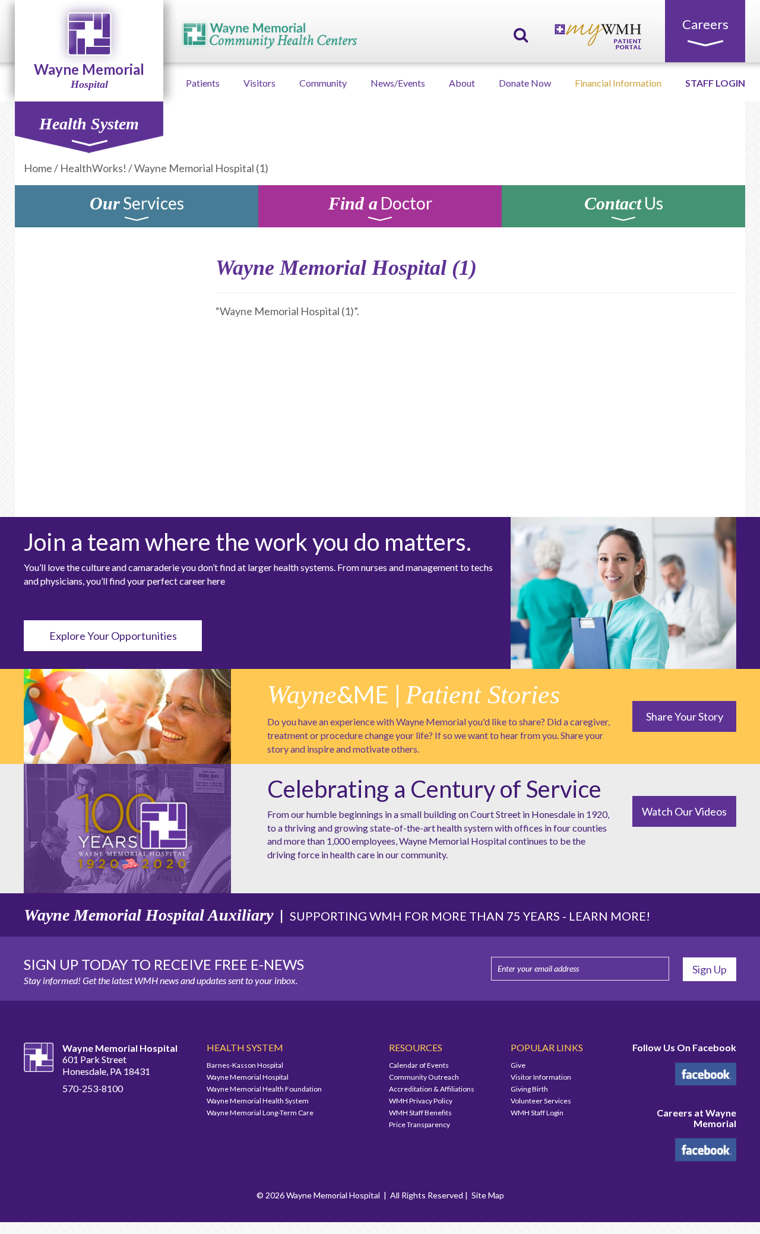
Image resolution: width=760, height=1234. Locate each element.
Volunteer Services (541, 1100)
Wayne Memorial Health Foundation (264, 1088)
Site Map (487, 1195)
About (462, 82)
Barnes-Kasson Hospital (245, 1065)
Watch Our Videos (684, 811)
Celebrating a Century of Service (434, 789)
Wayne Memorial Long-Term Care (260, 1112)
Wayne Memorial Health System (258, 1100)
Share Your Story (684, 716)
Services (137, 205)
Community (323, 82)
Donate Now (525, 82)
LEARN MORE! (609, 916)
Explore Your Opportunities (113, 635)
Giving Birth (529, 1088)
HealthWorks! (93, 168)
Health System (89, 124)
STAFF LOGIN (715, 82)
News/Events (397, 82)
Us (623, 205)
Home (38, 168)
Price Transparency (419, 1124)
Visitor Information (541, 1077)
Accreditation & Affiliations (431, 1088)
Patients (203, 82)
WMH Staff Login (537, 1112)
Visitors (259, 82)
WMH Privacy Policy (420, 1100)
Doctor (380, 205)
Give (518, 1065)
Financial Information (618, 82)
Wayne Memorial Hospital (248, 1077)
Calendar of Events (419, 1065)
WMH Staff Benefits (420, 1112)
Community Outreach (424, 1077)
